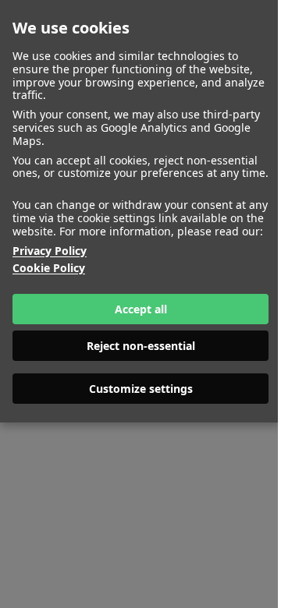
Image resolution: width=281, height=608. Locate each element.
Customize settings (141, 388)
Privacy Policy (49, 251)
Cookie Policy (48, 268)
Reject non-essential (141, 345)
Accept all (141, 309)
